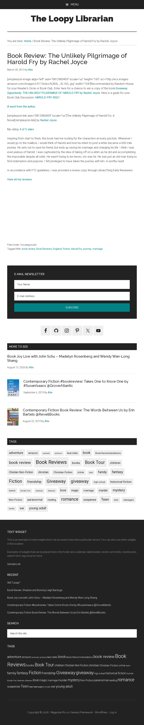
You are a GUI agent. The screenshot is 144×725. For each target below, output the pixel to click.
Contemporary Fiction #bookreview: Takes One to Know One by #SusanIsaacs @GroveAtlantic (59, 605)
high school (99, 482)
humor (12, 490)
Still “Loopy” (13, 582)
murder (103, 490)
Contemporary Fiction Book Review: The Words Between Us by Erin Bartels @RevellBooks (56, 612)
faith (91, 472)
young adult (37, 508)
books (76, 463)
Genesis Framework (81, 712)
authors (58, 453)
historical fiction (121, 482)
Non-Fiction (15, 499)
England (57, 248)
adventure (16, 453)
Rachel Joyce (48, 120)
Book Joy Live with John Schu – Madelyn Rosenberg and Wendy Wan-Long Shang (52, 597)
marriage (98, 248)
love (63, 490)
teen (116, 500)
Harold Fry (76, 248)
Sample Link (14, 564)
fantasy (117, 472)
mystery (119, 490)
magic (74, 490)
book (86, 453)
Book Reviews (44, 248)
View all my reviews (19, 179)
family (102, 472)
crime (80, 472)
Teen (105, 499)
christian (43, 472)
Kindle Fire (26, 491)
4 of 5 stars (27, 129)
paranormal (34, 499)
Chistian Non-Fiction (21, 472)
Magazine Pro (58, 712)
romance (69, 499)
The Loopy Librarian (72, 18)
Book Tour (95, 462)
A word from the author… (22, 106)
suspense (89, 499)
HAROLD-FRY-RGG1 (47, 97)
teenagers (128, 499)
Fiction (66, 248)
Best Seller (72, 453)
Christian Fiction (63, 472)
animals (46, 453)
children (115, 463)
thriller (12, 509)
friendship (34, 482)
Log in (113, 712)
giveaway (80, 481)
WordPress (101, 712)
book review (28, 248)
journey (87, 248)
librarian (39, 491)
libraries (51, 490)
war (22, 508)
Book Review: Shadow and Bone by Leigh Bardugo (35, 590)
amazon (33, 453)
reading (52, 499)
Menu (75, 4)
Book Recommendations (108, 453)
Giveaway (56, 481)
